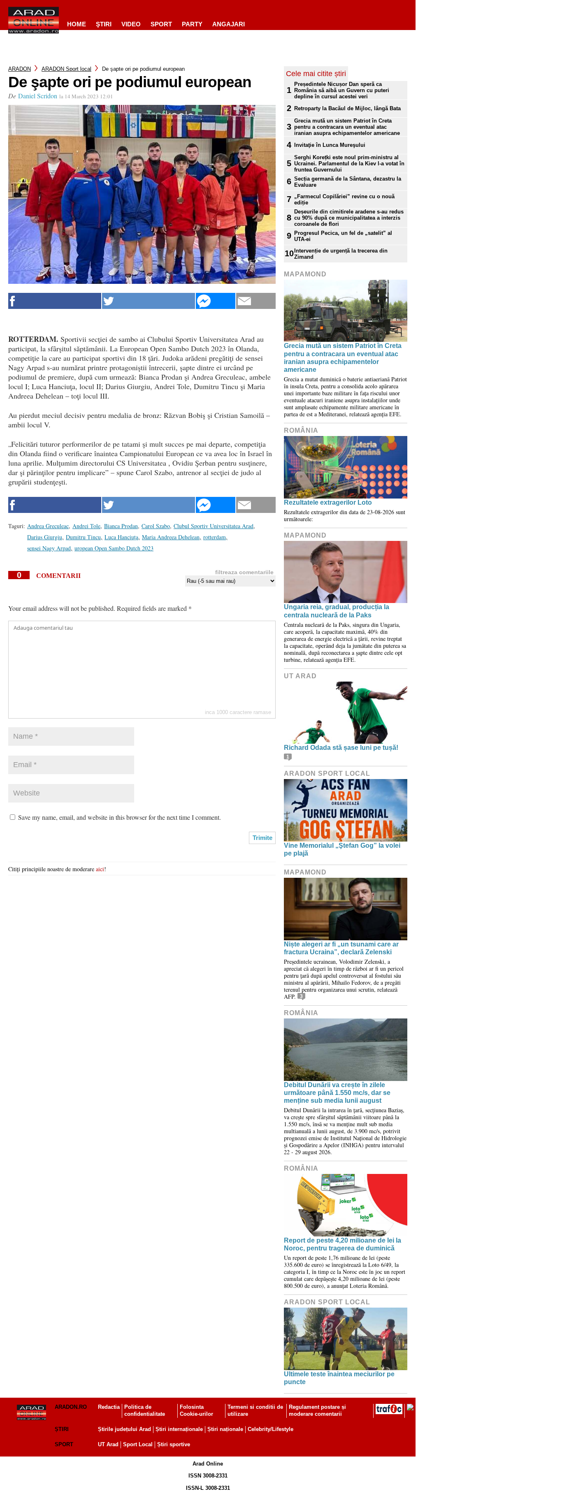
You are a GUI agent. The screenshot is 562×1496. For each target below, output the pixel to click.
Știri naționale (225, 1429)
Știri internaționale (179, 1429)
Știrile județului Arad (124, 1429)
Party (192, 24)
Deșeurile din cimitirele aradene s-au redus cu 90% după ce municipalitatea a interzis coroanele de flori (349, 218)
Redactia (109, 1407)
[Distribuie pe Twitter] (148, 301)
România (301, 430)
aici (100, 869)
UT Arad (300, 676)
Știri (62, 1429)
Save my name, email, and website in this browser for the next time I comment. (119, 817)
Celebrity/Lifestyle (270, 1429)
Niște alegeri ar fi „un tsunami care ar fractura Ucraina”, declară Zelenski (341, 948)
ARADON (19, 69)
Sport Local (138, 1444)
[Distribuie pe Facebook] (54, 301)
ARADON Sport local (66, 69)
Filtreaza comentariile (244, 572)
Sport (161, 24)
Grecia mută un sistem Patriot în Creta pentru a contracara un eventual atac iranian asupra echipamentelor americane (347, 127)
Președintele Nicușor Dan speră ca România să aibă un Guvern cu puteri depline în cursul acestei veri (341, 90)
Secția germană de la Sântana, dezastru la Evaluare (347, 182)
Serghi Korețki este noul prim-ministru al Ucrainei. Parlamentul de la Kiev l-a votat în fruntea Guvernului (349, 163)
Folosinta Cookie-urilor (196, 1410)
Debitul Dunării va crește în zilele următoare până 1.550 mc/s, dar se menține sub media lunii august (337, 1092)
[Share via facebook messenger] (215, 301)
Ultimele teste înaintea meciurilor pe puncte (339, 1378)
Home (76, 24)
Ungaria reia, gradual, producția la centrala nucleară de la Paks (336, 610)
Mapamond (305, 274)
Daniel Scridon (37, 95)
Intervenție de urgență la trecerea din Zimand (341, 254)
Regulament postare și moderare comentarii (317, 1410)
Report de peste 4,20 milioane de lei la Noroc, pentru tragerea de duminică (342, 1244)
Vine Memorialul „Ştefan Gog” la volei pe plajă (342, 849)
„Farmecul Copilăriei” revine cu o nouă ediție (344, 199)
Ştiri (103, 24)
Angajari (228, 24)
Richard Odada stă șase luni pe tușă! (341, 747)
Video (131, 24)
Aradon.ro (71, 1407)
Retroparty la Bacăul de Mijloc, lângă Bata (347, 108)
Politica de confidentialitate (144, 1410)
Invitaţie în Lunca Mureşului (329, 145)
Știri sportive (173, 1444)
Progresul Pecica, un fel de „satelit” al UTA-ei (343, 236)
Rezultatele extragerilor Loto (328, 502)
